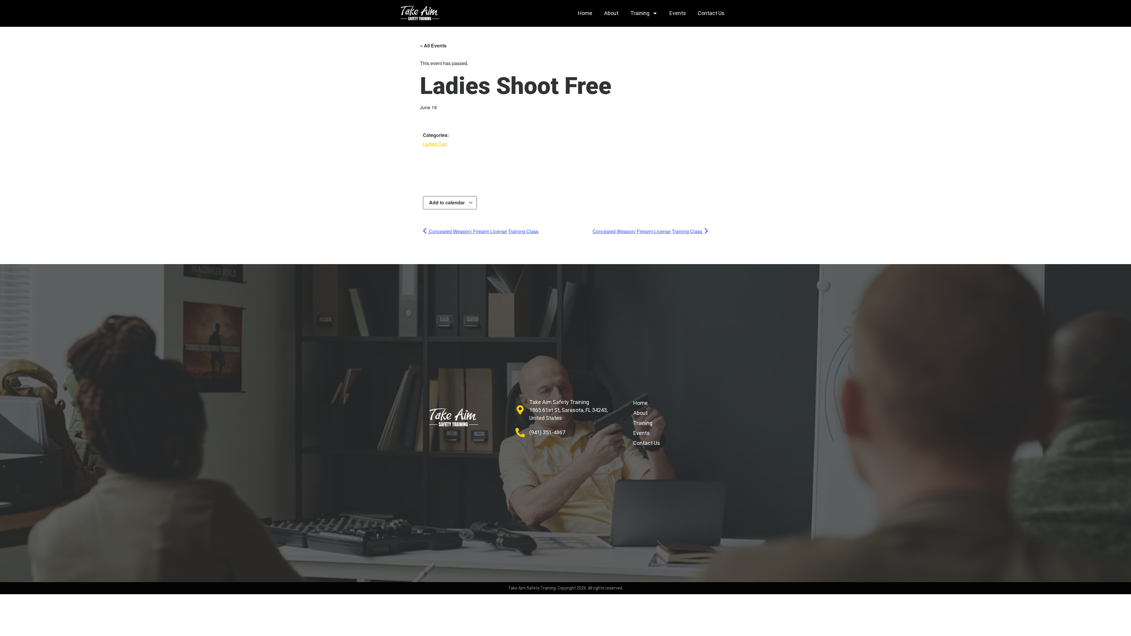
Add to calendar (447, 202)
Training (639, 13)
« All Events (433, 45)
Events (677, 13)
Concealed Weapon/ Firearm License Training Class (483, 231)
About (611, 13)
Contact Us (711, 13)
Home (585, 13)
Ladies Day (435, 143)
